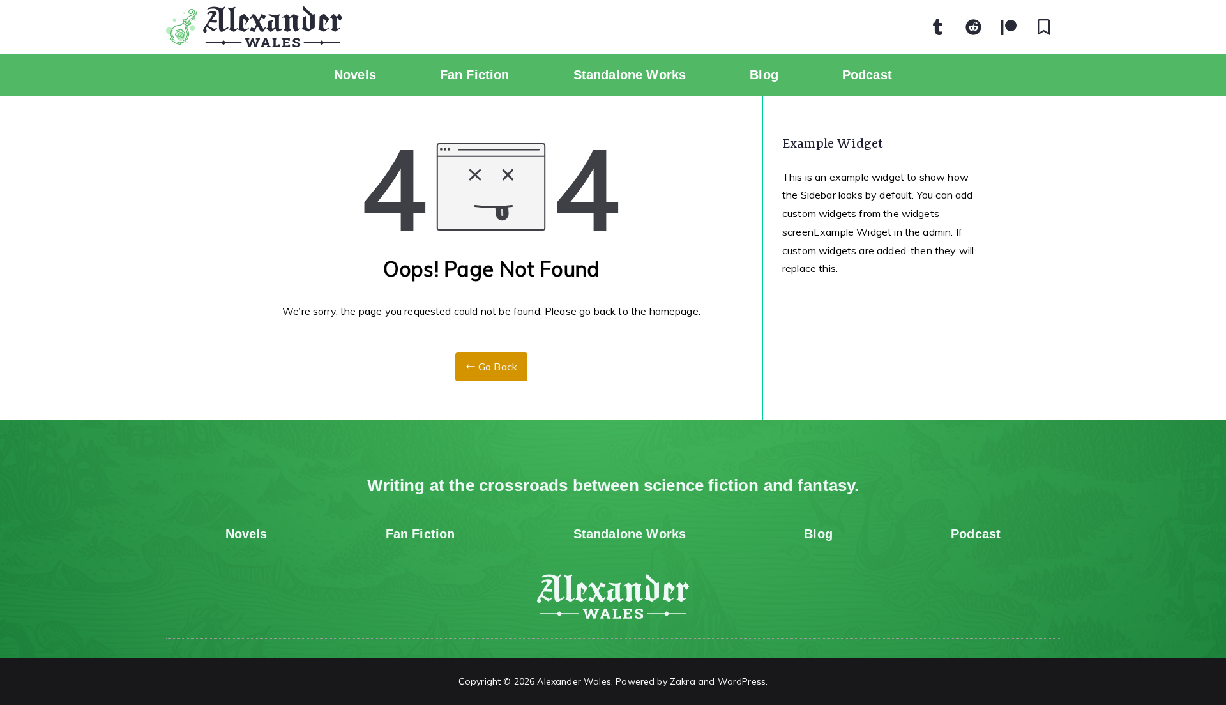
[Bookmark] (1044, 27)
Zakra (682, 681)
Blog (764, 75)
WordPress (742, 681)
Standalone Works (629, 75)
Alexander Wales (573, 681)
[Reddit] (974, 27)
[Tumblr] (938, 27)
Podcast (867, 75)
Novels (355, 75)
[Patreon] (1009, 27)
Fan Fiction (475, 75)
